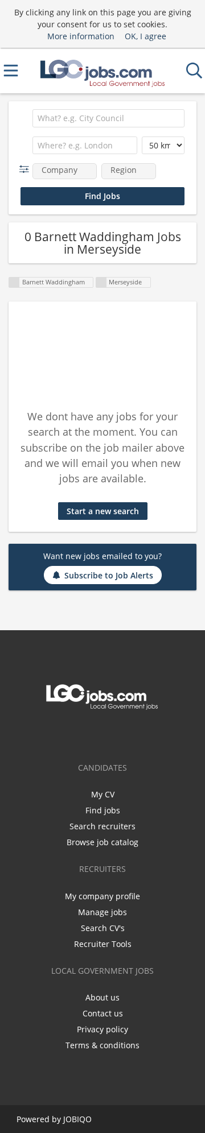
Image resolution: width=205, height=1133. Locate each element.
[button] (26, 169)
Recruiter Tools (103, 943)
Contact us (103, 1013)
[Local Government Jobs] (102, 70)
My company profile (102, 896)
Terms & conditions (102, 1045)
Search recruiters (102, 826)
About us (102, 997)
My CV (102, 794)
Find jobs (102, 810)
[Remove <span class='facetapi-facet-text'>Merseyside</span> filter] (101, 282)
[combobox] (108, 118)
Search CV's (103, 928)
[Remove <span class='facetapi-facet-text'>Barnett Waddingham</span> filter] (14, 282)
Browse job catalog (102, 842)
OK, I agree (145, 36)
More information (80, 36)
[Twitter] (102, 734)
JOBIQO (77, 1119)
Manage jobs (102, 912)
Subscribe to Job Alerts (108, 575)
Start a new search (103, 511)
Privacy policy (102, 1029)
